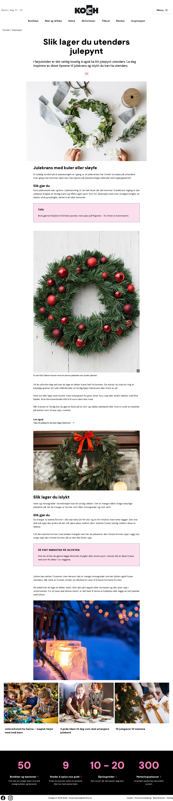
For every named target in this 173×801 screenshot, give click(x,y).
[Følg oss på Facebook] (3, 798)
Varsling (169, 798)
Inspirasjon (17, 30)
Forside (6, 30)
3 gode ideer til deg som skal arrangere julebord (84, 730)
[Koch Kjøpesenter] (86, 10)
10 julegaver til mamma (130, 729)
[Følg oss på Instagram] (10, 798)
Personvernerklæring (142, 798)
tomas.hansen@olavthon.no (80, 798)
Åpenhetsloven (159, 798)
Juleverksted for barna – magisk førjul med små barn (29, 730)
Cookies (130, 798)
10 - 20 (12, 10)
